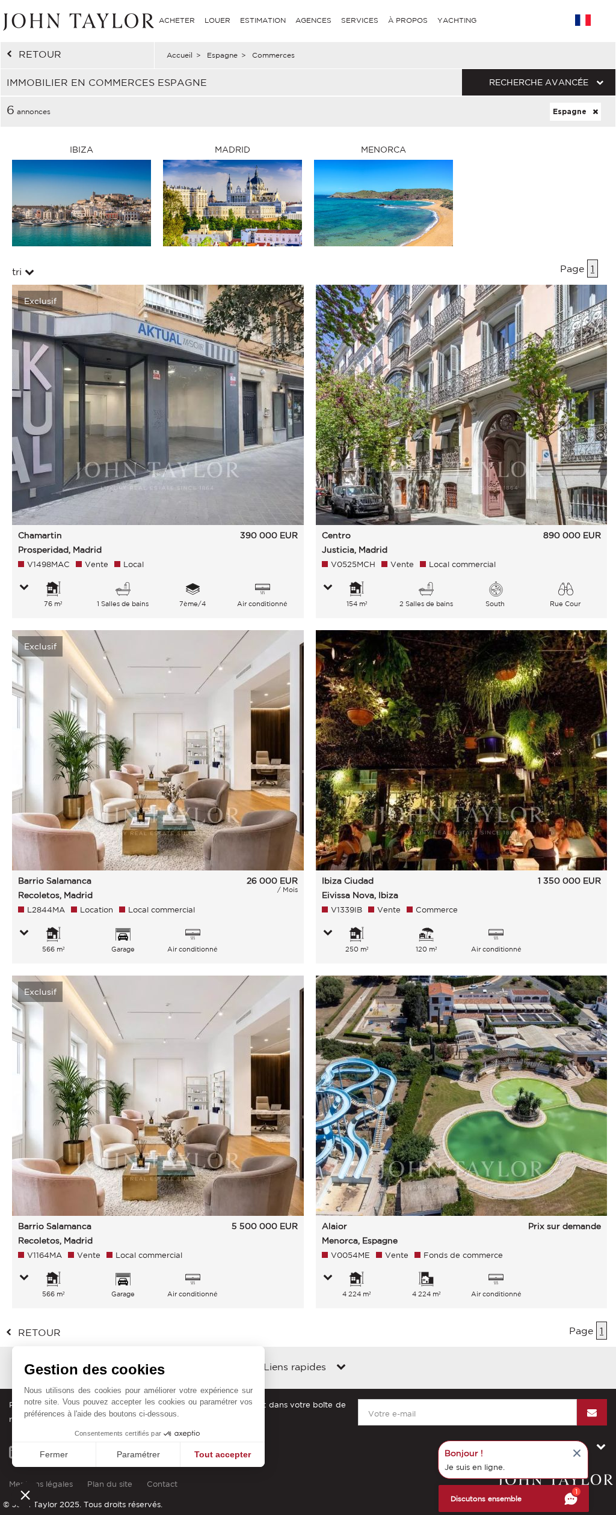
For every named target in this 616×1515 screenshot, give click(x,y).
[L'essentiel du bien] (24, 588)
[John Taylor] (77, 20)
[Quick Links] (341, 1368)
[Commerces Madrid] (232, 201)
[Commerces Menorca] (383, 201)
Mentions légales (41, 1484)
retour (40, 54)
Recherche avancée (538, 82)
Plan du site (109, 1484)
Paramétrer (138, 1454)
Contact (162, 1484)
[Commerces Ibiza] (81, 201)
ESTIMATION (263, 20)
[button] (25, 1494)
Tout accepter (222, 1454)
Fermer (54, 1454)
